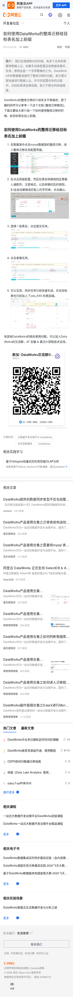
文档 (6, 953)
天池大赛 (29, 953)
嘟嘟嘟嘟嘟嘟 (10, 625)
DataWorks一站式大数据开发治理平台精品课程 (33, 823)
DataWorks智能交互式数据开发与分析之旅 (30, 907)
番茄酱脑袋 (9, 533)
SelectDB (8, 579)
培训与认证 (42, 953)
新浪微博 (23, 933)
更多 (6, 834)
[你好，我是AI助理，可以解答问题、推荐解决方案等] (50, 15)
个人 (66, 23)
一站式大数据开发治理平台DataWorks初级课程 (33, 816)
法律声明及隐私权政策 (16, 968)
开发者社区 (17, 953)
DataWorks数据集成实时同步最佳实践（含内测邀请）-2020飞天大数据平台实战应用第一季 (36, 858)
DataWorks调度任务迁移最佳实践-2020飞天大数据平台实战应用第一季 (36, 865)
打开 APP (61, 5)
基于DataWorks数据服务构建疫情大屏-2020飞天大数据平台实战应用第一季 (36, 873)
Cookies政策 (37, 968)
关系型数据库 (25, 443)
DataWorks (44, 443)
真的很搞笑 (9, 556)
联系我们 (36, 944)
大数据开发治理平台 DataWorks (35, 437)
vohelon (7, 510)
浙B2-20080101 (43, 977)
